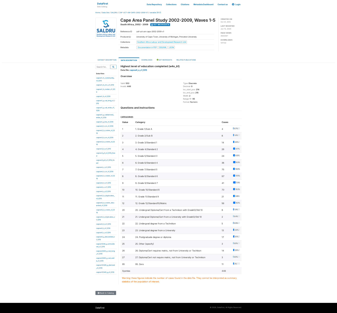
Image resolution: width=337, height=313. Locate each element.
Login (238, 4)
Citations (185, 4)
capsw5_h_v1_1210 (103, 224)
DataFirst (102, 3)
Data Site (105, 13)
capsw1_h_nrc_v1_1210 (105, 85)
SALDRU (114, 13)
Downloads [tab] (147, 60)
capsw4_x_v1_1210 (103, 191)
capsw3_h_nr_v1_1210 (104, 137)
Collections (171, 4)
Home (97, 13)
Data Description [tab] (129, 60)
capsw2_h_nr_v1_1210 (104, 126)
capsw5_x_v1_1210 (103, 232)
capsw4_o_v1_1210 (103, 187)
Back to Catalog (107, 293)
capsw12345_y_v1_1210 (105, 272)
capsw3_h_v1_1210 (103, 149)
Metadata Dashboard (203, 4)
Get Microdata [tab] (165, 60)
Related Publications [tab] (186, 60)
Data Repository (154, 4)
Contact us (223, 4)
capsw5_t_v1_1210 (103, 228)
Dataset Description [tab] (107, 60)
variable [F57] (155, 13)
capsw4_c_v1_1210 (103, 167)
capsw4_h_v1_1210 (103, 183)
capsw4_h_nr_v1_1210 (104, 171)
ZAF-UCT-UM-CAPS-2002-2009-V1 (133, 13)
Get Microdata (161, 24)
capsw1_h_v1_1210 (103, 96)
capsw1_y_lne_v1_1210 (104, 122)
